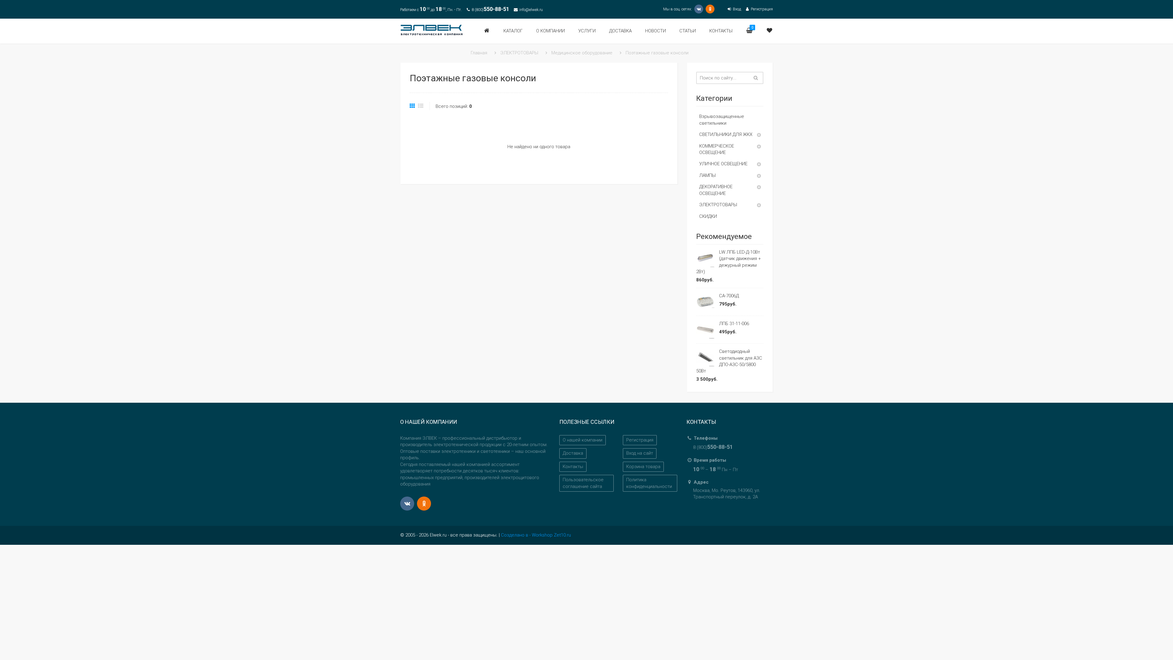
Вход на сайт (639, 453)
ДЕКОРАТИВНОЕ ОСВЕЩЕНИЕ (716, 190)
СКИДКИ (708, 216)
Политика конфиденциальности (649, 483)
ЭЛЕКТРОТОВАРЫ (718, 204)
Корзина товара (643, 466)
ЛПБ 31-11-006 (734, 323)
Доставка (573, 453)
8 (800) (490, 9)
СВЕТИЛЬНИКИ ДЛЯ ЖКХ (725, 134)
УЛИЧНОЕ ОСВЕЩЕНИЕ (723, 164)
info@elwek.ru (531, 9)
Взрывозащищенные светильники (721, 120)
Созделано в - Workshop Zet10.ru (536, 535)
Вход (736, 9)
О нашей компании (582, 440)
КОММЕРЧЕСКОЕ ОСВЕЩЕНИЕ (716, 149)
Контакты (573, 466)
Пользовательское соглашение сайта (583, 483)
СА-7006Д (729, 296)
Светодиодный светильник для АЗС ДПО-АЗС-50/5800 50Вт (729, 361)
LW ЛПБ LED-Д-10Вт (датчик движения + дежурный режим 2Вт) (728, 261)
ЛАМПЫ (707, 175)
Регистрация (761, 9)
